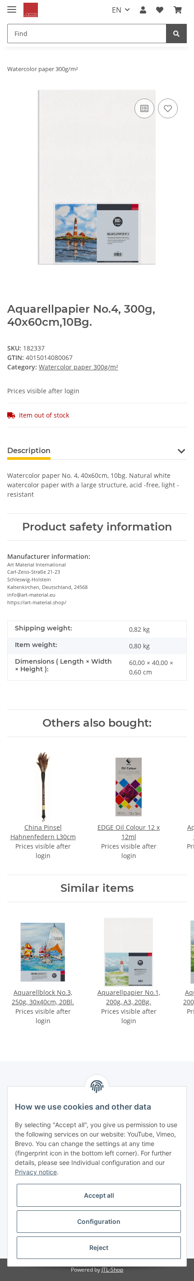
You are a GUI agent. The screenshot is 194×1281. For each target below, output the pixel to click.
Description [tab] (29, 450)
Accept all (99, 1195)
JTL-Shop (112, 1269)
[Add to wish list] (168, 108)
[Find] (176, 33)
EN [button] (116, 10)
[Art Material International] (30, 10)
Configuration (98, 1221)
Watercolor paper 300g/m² (78, 367)
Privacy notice (36, 1172)
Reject (98, 1247)
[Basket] (178, 10)
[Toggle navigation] (11, 5)
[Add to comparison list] (144, 108)
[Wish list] (159, 10)
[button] (143, 10)
